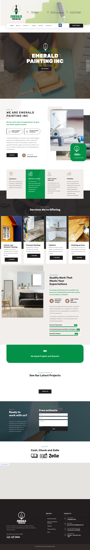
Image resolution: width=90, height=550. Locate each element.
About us (18, 25)
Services (25, 25)
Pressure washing (51, 518)
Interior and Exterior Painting (10, 246)
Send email (53, 11)
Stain (48, 532)
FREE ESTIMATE (45, 68)
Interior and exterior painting (52, 522)
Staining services (78, 245)
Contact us (48, 25)
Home (11, 25)
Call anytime (33, 11)
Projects (34, 25)
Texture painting (51, 529)
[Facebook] (60, 25)
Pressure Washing (33, 245)
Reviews (41, 25)
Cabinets (52, 245)
